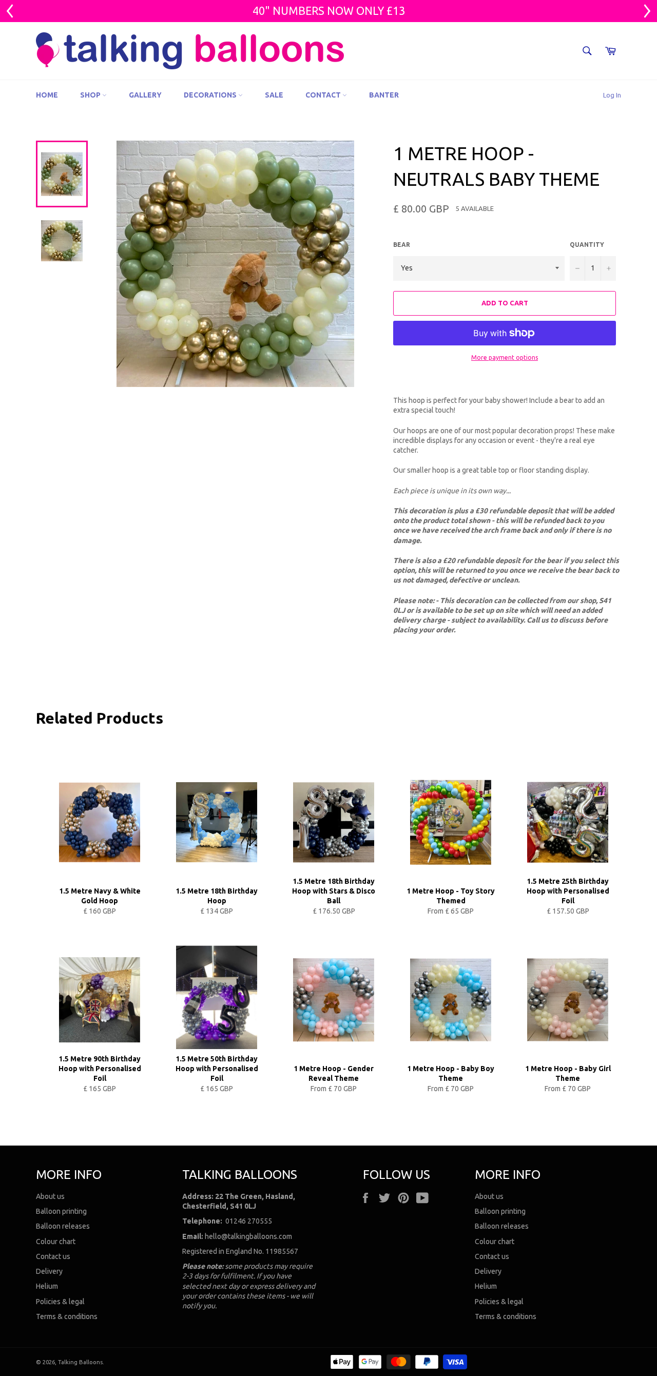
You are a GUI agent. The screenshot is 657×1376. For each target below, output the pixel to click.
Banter (384, 95)
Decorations (211, 95)
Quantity (587, 244)
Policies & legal (60, 1301)
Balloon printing (61, 1211)
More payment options (504, 357)
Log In (612, 95)
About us (50, 1196)
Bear (401, 244)
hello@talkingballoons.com (248, 1236)
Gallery (145, 95)
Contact (323, 95)
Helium (47, 1286)
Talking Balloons (80, 1362)
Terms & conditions (67, 1316)
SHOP (91, 95)
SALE (274, 95)
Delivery (49, 1271)
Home (47, 95)
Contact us (53, 1256)
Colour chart (55, 1241)
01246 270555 (248, 1221)
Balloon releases (63, 1226)
